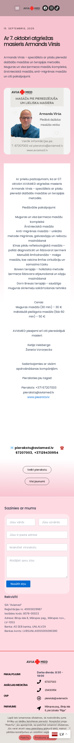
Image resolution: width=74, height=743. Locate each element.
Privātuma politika (45, 737)
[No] (69, 728)
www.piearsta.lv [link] (38, 397)
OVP (6, 695)
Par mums (10, 706)
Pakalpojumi (12, 674)
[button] (17, 8)
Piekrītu (24, 737)
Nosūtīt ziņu (18, 584)
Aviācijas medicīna (16, 684)
